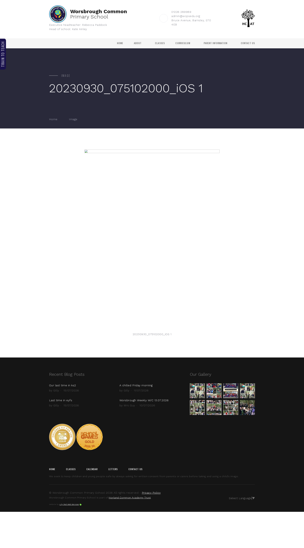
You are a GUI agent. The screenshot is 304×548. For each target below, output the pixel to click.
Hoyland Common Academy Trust (130, 497)
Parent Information (215, 43)
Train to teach (2, 54)
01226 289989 (181, 12)
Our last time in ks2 (62, 385)
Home (120, 43)
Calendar (92, 469)
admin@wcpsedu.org (185, 16)
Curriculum (182, 43)
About (138, 43)
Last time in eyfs (60, 400)
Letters (113, 469)
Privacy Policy (151, 492)
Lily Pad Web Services (69, 504)
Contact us (248, 43)
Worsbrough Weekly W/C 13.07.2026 (144, 400)
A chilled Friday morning (136, 385)
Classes (160, 43)
